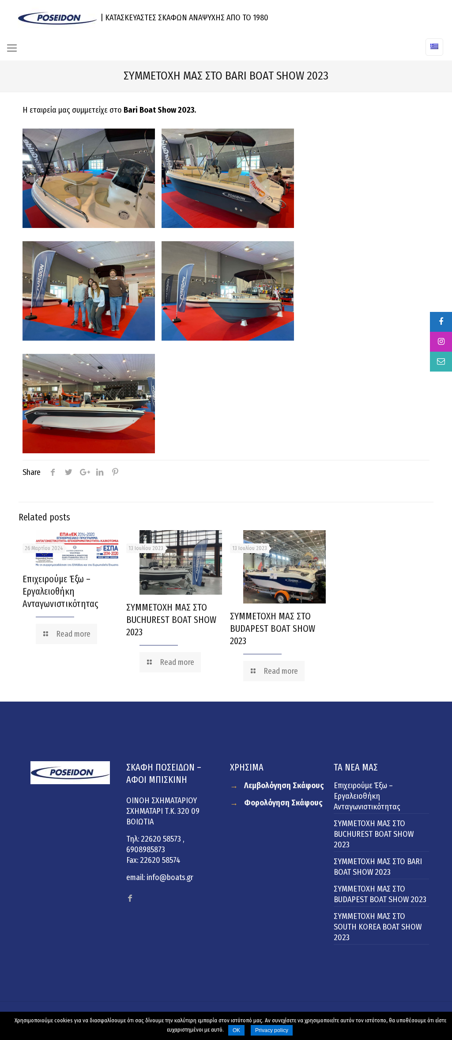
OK (236, 1030)
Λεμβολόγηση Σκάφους (284, 785)
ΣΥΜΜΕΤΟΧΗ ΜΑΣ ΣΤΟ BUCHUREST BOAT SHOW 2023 (171, 619)
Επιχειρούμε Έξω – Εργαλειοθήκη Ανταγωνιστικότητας (60, 591)
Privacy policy (271, 1030)
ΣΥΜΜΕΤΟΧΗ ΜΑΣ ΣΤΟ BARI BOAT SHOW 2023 (378, 867)
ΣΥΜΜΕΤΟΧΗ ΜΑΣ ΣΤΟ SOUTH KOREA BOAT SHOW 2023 (378, 926)
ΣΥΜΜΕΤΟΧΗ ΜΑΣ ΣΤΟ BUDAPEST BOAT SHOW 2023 (272, 628)
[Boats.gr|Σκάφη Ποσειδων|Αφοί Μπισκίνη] (57, 17)
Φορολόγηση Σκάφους (283, 803)
